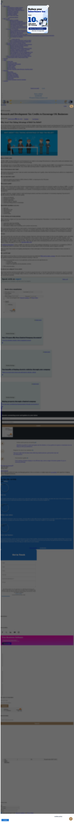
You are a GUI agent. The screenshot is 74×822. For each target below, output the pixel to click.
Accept (5, 820)
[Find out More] (38, 28)
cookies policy (58, 816)
